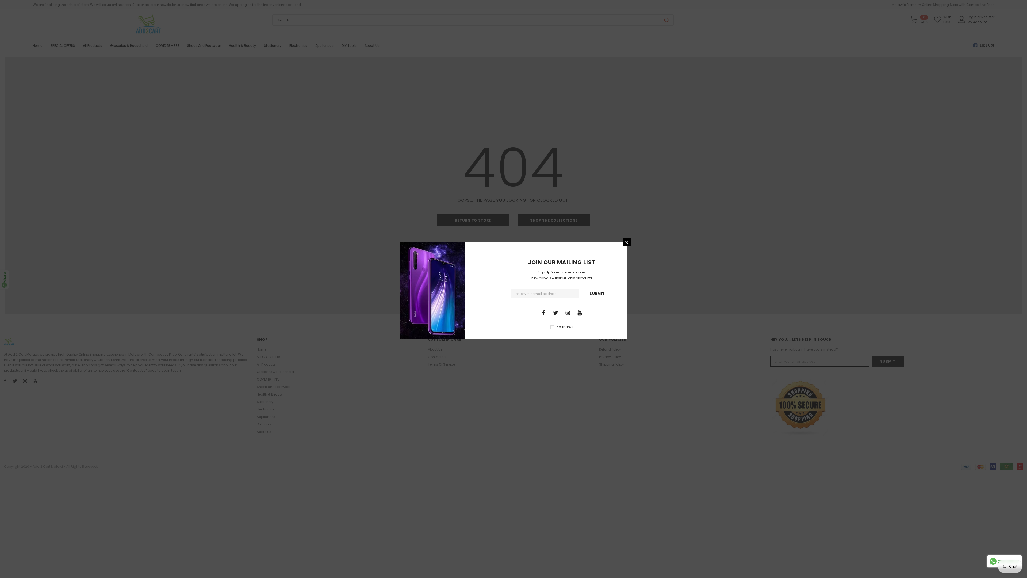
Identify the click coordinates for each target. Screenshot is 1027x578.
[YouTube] (580, 313)
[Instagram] (568, 313)
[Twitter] (556, 313)
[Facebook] (544, 313)
